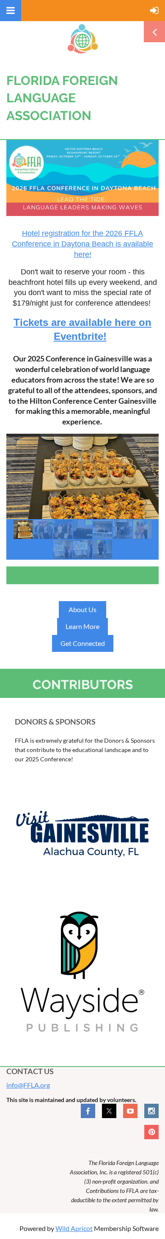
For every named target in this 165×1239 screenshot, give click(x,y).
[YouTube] (130, 1111)
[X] (109, 1111)
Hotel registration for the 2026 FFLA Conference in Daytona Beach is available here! (82, 244)
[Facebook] (88, 1111)
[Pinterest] (151, 1132)
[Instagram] (151, 1111)
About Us (82, 609)
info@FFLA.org (28, 1085)
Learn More (82, 626)
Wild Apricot (74, 1228)
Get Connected (82, 643)
